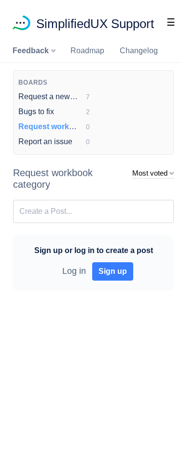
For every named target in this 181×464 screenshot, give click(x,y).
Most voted (149, 173)
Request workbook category (70, 126)
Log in (74, 271)
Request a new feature (57, 96)
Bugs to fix (36, 111)
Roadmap (87, 50)
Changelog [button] (139, 50)
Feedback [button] (32, 50)
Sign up (112, 271)
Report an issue (45, 141)
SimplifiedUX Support (95, 23)
